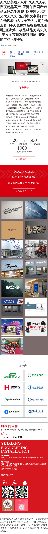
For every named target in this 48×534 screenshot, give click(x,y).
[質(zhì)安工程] (36, 218)
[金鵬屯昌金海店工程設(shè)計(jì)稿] (36, 277)
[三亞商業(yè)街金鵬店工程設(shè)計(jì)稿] (12, 315)
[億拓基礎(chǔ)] (36, 315)
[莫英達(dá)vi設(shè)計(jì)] (12, 218)
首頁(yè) (4, 53)
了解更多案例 (21, 191)
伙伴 (44, 52)
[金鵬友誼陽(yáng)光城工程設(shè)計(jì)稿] (36, 296)
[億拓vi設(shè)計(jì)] (36, 238)
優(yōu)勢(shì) (21, 53)
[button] (21, 74)
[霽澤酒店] (12, 238)
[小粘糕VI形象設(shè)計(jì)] (12, 277)
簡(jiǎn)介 (37, 53)
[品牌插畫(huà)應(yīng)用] (36, 257)
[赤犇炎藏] (36, 335)
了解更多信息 (21, 159)
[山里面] (12, 296)
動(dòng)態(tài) (12, 54)
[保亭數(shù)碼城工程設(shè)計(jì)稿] (12, 257)
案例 (28, 52)
